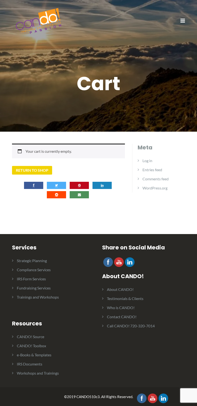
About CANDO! (120, 289)
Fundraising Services (34, 288)
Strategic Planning (32, 260)
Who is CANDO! (121, 307)
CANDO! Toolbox (31, 345)
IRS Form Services (31, 279)
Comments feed (155, 179)
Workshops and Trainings (38, 373)
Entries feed (152, 169)
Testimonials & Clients (125, 298)
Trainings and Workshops (38, 297)
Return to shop (32, 170)
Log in (147, 160)
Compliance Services (34, 269)
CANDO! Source (30, 336)
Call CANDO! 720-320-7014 (131, 326)
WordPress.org (154, 188)
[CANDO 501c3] (38, 20)
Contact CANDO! (121, 316)
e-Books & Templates (34, 355)
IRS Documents (29, 364)
